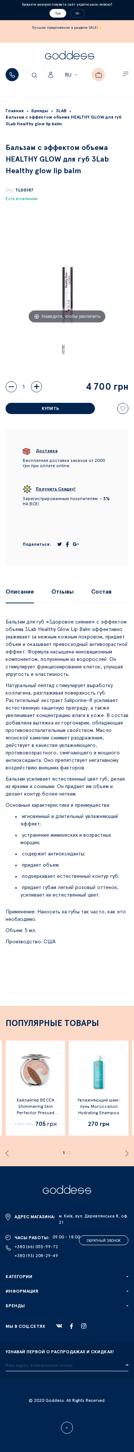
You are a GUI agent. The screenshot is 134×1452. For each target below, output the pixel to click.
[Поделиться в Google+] (76, 544)
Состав (101, 592)
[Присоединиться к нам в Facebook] (71, 1326)
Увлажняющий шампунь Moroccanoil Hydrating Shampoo (98, 1106)
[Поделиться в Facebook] (67, 544)
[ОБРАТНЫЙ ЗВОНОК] (12, 74)
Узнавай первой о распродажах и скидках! (60, 1352)
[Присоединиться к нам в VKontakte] (59, 1326)
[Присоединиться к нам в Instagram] (83, 1326)
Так (58, 13)
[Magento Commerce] (69, 56)
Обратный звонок (104, 1241)
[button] (72, 75)
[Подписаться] (126, 1365)
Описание (20, 592)
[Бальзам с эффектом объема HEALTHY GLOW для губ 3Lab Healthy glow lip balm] (63, 345)
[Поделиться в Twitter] (59, 544)
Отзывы (62, 592)
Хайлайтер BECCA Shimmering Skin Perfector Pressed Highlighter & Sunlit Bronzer (35, 1113)
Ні (77, 13)
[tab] (20, 591)
